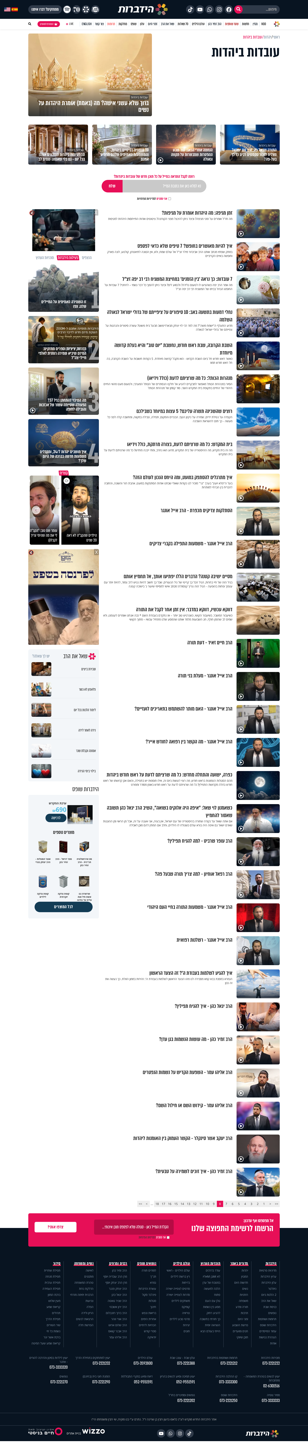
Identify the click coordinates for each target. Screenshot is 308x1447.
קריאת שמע (53, 1307)
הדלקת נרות (86, 1289)
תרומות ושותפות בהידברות (222, 1358)
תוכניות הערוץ (210, 1263)
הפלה (90, 1307)
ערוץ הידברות (268, 1276)
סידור (57, 1263)
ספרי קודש (150, 1331)
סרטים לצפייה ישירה (178, 1289)
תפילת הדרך (53, 1319)
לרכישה (56, 818)
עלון (142, 24)
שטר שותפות (231, 24)
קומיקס (186, 1307)
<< (276, 1204)
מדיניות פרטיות (267, 1270)
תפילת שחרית (52, 1270)
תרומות (111, 24)
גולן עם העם (212, 1301)
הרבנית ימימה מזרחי (81, 1295)
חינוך (153, 1307)
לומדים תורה (149, 1270)
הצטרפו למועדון (46, 24)
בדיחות (186, 1283)
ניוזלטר (272, 1289)
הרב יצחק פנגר (118, 1289)
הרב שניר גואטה (117, 1301)
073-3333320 (58, 1367)
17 (163, 1204)
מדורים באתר (239, 1263)
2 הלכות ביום (268, 1295)
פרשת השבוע (240, 1325)
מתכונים (88, 1276)
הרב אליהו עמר (118, 1337)
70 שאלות (183, 24)
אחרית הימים (148, 1319)
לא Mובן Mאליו (211, 1276)
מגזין (255, 24)
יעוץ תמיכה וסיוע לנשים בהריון (177, 1376)
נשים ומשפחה (84, 1263)
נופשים (272, 1313)
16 (169, 1204)
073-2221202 (186, 1401)
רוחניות (244, 1295)
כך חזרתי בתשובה (210, 1319)
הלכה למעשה (212, 1289)
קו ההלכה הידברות (226, 1376)
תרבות (244, 1313)
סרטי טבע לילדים (180, 1319)
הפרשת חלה (85, 1325)
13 (188, 1204)
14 (182, 1204)
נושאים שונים (146, 1263)
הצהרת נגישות (267, 1337)
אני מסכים (152, 198)
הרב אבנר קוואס (117, 1331)
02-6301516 (271, 1386)
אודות (273, 1343)
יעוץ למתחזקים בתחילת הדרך (92, 1358)
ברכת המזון (54, 1295)
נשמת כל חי (53, 1331)
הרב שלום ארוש (118, 1325)
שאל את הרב (167, 24)
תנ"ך (153, 1276)
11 (201, 1204)
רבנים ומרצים (118, 1263)
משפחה (243, 1301)
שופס (133, 24)
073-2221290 (101, 1382)
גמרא (153, 1283)
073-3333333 (271, 1401)
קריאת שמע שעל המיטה (45, 1343)
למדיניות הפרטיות (146, 198)
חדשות (245, 24)
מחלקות (123, 24)
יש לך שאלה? (41, 656)
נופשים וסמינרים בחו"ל (181, 1395)
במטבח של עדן (211, 1283)
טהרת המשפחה (83, 1283)
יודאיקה (152, 1337)
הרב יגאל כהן (119, 1295)
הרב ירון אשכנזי (118, 1307)
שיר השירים (53, 1325)
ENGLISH (87, 24)
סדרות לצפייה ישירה (178, 1295)
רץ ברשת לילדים (180, 1276)
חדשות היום (241, 1283)
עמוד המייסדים (267, 1331)
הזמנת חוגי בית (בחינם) (96, 1376)
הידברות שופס (268, 1325)
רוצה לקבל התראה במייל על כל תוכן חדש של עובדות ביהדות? (154, 176)
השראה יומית (212, 1325)
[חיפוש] (238, 9)
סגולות (152, 1301)
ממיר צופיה (273, 1395)
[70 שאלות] (76, 9)
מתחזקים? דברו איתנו (45, 9)
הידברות (271, 1263)
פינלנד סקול (149, 1295)
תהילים (56, 1313)
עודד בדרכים (213, 1270)
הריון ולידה (87, 1313)
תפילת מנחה (52, 1276)
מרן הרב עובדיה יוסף (115, 1276)
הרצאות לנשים (84, 1319)
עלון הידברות (268, 1283)
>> (140, 1204)
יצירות (186, 1325)
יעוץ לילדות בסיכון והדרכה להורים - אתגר (48, 1360)
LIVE (71, 24)
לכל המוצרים (63, 907)
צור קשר (99, 24)
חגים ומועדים (240, 1331)
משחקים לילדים (181, 1301)
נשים (245, 1289)
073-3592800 (143, 1363)
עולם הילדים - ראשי (178, 1270)
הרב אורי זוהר (119, 1319)
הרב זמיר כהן (214, 24)
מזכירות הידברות (270, 1358)
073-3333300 (228, 1382)
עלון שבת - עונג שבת (182, 1358)
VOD (263, 24)
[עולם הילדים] (95, 9)
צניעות (89, 1301)
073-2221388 (186, 1363)
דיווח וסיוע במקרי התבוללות (137, 1376)
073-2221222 (271, 1363)
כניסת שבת (269, 1307)
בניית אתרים (74, 1433)
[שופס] (86, 9)
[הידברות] (143, 9)
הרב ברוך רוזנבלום (116, 1313)
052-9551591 (185, 1382)
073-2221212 (228, 1363)
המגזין (244, 1276)
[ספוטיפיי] (67, 9)
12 (195, 1204)
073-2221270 (59, 1382)
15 (176, 1204)
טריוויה (186, 1313)
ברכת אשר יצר (52, 1337)
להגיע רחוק (213, 1313)
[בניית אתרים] (93, 1433)
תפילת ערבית (52, 1283)
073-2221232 (101, 1363)
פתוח (217, 1295)
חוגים (187, 1331)
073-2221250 (228, 1401)
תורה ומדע (242, 1307)
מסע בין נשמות (211, 1307)
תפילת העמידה (51, 1289)
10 (207, 1204)
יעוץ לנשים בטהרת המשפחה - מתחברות (262, 1378)
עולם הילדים (198, 24)
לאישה (89, 1270)
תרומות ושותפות (267, 1319)
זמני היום (152, 24)
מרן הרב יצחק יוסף (116, 1283)
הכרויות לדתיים (147, 1325)
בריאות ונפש (149, 1313)
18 (157, 1204)
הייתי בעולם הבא (210, 1331)
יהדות (245, 1270)
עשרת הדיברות (147, 1289)
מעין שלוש (54, 1301)
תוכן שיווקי (242, 1337)
